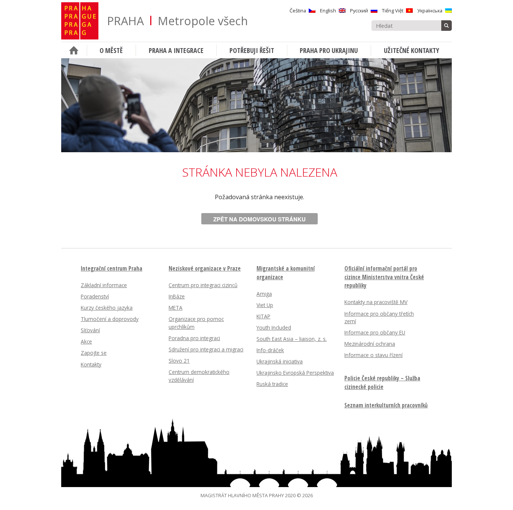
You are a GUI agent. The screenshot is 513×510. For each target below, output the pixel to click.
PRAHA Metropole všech (177, 21)
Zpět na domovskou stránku (259, 219)
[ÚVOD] (74, 50)
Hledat (446, 25)
